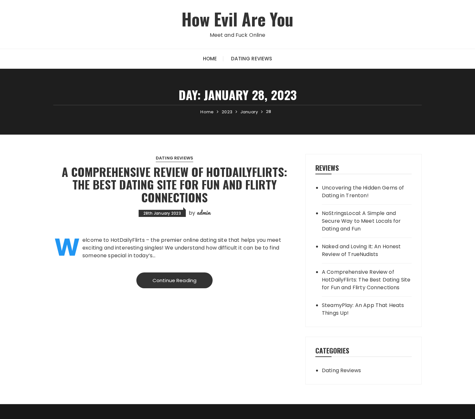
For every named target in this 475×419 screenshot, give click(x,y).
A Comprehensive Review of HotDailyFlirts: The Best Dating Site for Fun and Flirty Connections (174, 184)
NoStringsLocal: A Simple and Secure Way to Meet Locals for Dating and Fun (361, 221)
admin (204, 212)
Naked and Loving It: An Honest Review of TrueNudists (361, 250)
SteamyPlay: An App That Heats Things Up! (363, 309)
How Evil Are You (237, 18)
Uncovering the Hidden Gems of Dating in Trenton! (363, 191)
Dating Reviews (251, 58)
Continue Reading (174, 280)
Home (210, 58)
